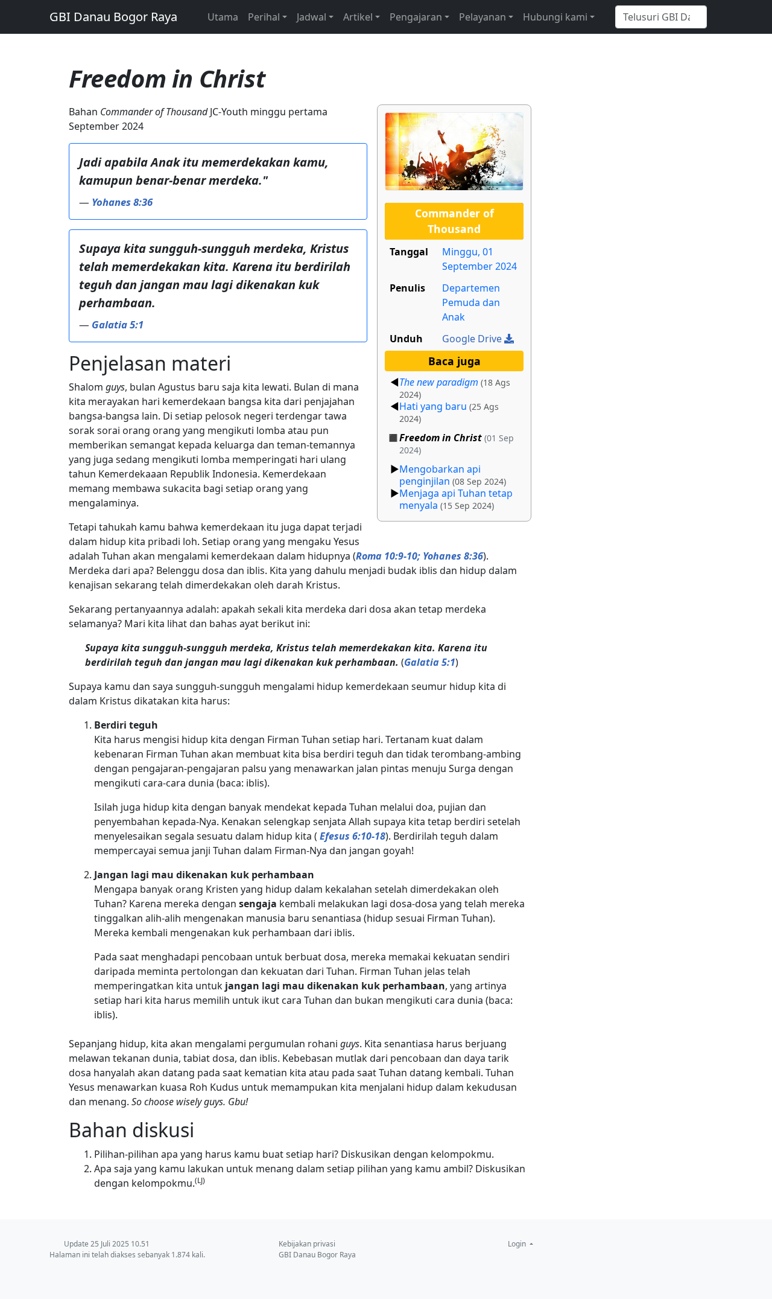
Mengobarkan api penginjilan (440, 475)
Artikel (358, 17)
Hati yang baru (433, 406)
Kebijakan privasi (307, 1244)
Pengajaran (416, 17)
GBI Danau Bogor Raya (113, 16)
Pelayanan (482, 17)
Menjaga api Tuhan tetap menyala (456, 499)
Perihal (264, 17)
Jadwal (311, 17)
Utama (222, 17)
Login (518, 1244)
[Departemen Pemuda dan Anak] (454, 150)
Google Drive (473, 338)
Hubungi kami (555, 17)
